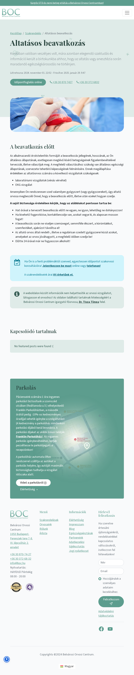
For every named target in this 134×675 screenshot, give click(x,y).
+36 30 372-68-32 (20, 559)
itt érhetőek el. (63, 275)
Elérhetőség (28, 489)
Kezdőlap (16, 33)
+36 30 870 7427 (62, 82)
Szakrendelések (49, 520)
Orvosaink (46, 524)
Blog (72, 529)
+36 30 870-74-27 (20, 554)
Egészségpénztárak (81, 533)
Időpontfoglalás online (28, 82)
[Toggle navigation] (127, 12)
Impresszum (76, 524)
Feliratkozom (111, 599)
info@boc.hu (17, 563)
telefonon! (93, 266)
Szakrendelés (33, 33)
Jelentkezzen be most (57, 266)
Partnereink (76, 538)
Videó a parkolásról (32, 483)
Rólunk (44, 529)
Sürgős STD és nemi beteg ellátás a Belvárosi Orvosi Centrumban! (67, 3)
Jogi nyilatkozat (79, 551)
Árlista (43, 533)
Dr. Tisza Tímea (89, 302)
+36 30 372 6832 (89, 82)
